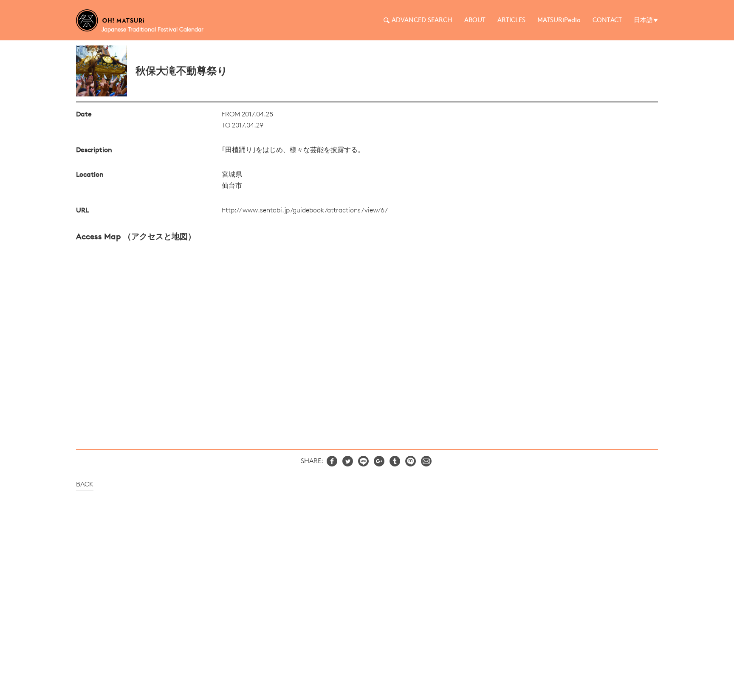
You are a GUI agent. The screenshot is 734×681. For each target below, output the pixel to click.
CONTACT (607, 20)
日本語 (643, 20)
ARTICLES (511, 20)
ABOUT (475, 20)
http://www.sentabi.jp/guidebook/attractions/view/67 (305, 210)
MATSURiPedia (559, 20)
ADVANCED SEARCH (422, 20)
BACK (84, 484)
